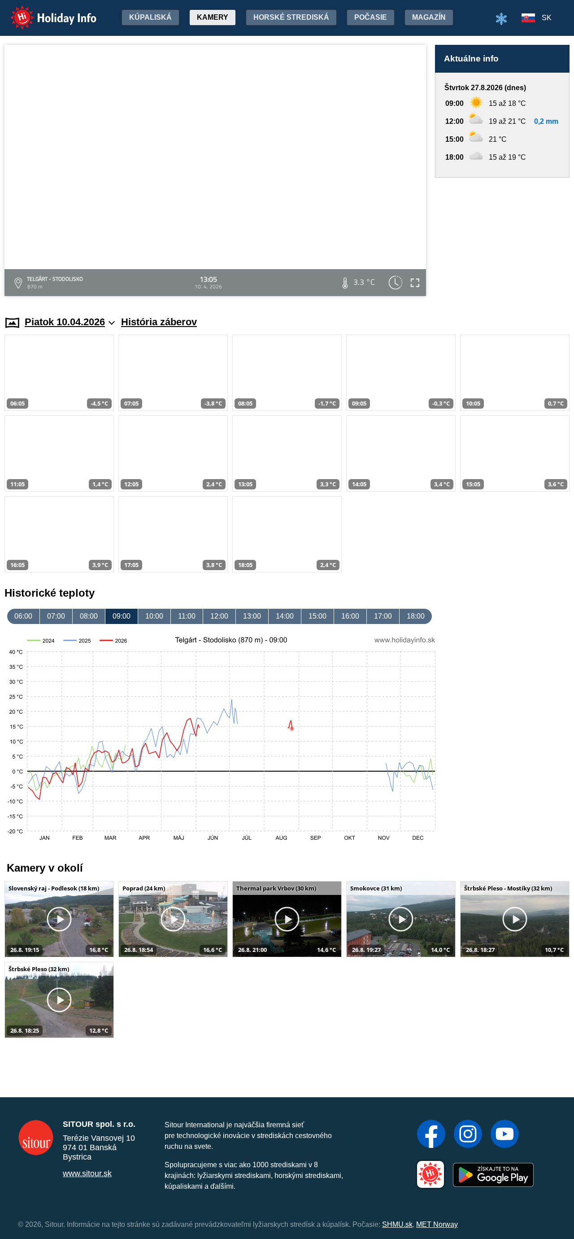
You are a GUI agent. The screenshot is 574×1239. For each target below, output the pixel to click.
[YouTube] (505, 1135)
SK (547, 18)
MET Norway (437, 1224)
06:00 (23, 616)
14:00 (285, 616)
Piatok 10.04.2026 (65, 321)
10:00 (154, 616)
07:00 (56, 616)
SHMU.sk (397, 1224)
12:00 (219, 616)
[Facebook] (431, 1135)
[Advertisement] (502, 238)
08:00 (89, 616)
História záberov (159, 321)
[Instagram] (468, 1135)
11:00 (187, 616)
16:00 (350, 616)
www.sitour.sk (87, 1173)
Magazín (429, 17)
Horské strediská (291, 17)
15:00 (317, 616)
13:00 (252, 616)
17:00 (383, 616)
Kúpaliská (150, 17)
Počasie (370, 17)
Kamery (212, 17)
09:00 (121, 616)
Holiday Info (45, 11)
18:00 (416, 616)
